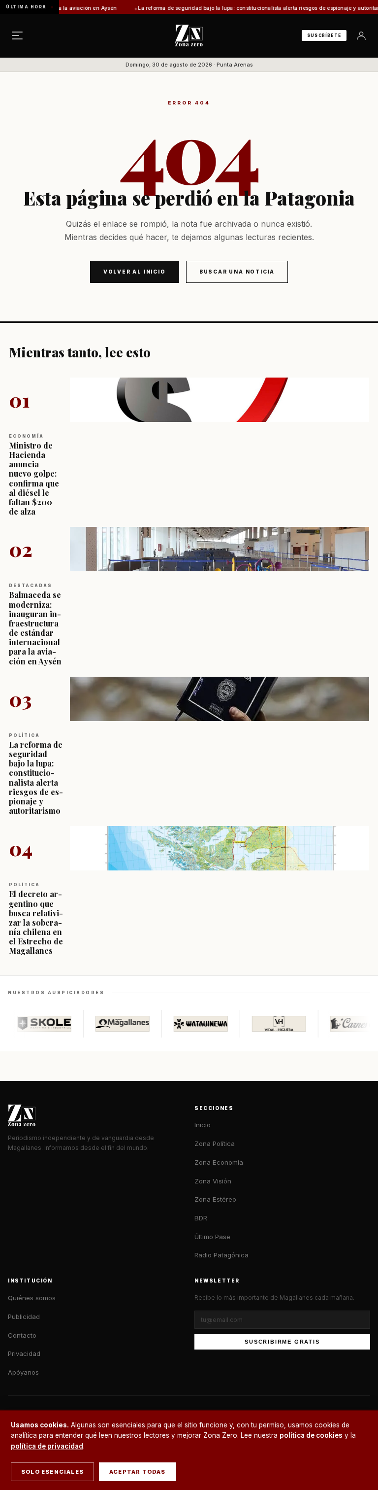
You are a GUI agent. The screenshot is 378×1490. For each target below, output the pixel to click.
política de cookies (311, 1435)
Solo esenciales (52, 1471)
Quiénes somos (32, 1298)
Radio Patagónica (221, 1255)
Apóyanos (23, 1372)
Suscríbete (324, 35)
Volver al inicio (134, 272)
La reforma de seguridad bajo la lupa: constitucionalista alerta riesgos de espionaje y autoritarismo (234, 8)
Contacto (22, 1335)
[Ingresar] (361, 35)
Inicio (202, 1125)
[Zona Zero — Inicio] (189, 35)
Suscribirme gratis (282, 1342)
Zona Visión (212, 1181)
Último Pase (212, 1237)
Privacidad (24, 1353)
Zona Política (214, 1143)
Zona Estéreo (215, 1199)
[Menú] (17, 35)
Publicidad (24, 1316)
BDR (200, 1218)
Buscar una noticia (237, 272)
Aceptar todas (137, 1471)
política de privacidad (47, 1446)
